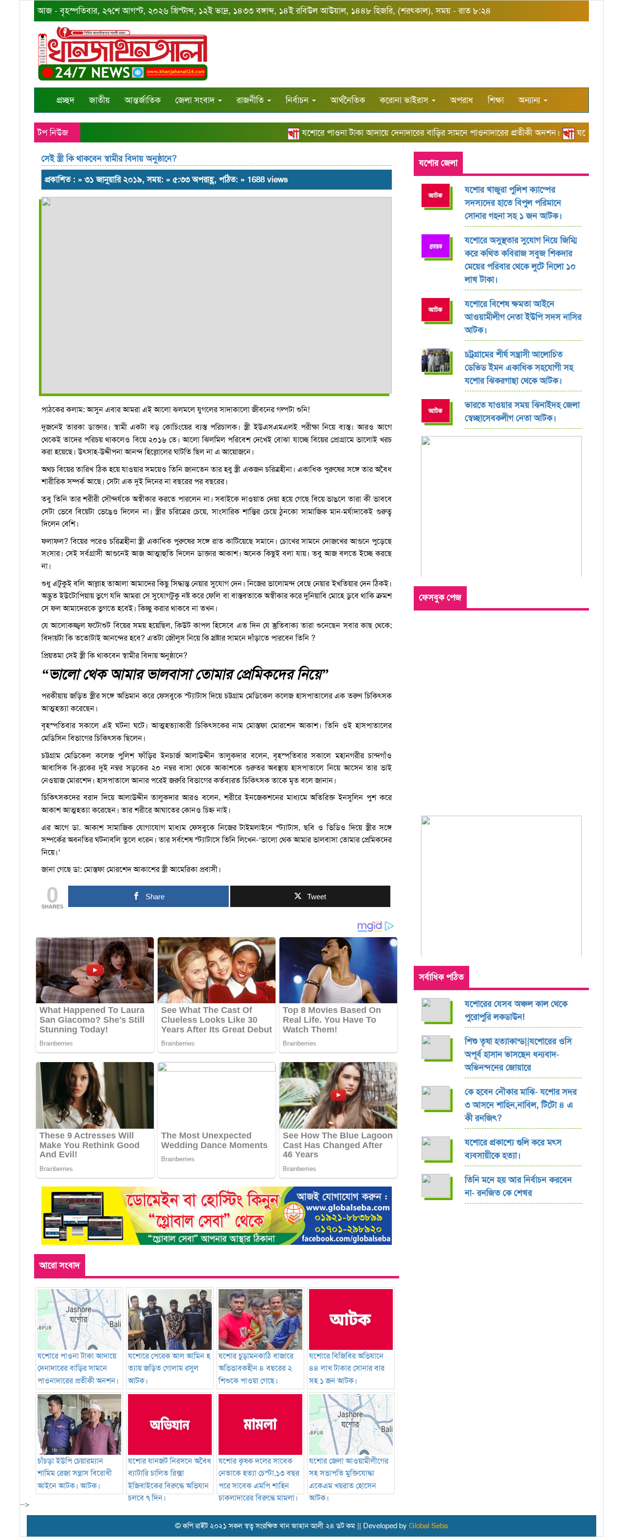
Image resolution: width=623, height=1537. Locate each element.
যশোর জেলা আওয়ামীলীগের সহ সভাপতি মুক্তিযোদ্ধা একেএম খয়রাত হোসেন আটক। (348, 1479)
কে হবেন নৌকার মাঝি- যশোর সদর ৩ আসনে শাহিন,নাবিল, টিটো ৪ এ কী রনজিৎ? (521, 1105)
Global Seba (428, 1526)
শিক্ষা (496, 100)
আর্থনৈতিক (347, 100)
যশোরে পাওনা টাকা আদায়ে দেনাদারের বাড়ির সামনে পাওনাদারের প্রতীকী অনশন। (413, 133)
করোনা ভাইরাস (405, 100)
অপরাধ (461, 100)
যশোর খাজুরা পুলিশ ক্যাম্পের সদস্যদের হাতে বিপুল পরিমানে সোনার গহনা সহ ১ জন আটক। (513, 203)
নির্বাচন (298, 100)
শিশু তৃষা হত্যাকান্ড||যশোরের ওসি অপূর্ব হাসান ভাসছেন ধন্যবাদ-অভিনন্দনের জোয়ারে (518, 1054)
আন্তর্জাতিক (143, 100)
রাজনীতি (251, 100)
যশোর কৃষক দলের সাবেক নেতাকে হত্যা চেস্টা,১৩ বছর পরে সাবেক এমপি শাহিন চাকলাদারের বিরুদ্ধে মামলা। (259, 1479)
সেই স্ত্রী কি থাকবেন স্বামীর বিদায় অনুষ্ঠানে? (109, 158)
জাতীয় (99, 100)
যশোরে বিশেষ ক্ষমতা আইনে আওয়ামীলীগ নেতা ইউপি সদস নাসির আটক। (523, 317)
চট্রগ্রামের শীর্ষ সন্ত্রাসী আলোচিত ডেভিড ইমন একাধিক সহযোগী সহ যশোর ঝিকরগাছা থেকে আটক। (519, 367)
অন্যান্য (530, 100)
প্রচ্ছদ (65, 100)
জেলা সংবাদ (196, 100)
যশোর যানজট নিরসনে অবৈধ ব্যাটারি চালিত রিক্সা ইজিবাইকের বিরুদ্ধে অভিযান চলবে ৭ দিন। (169, 1479)
